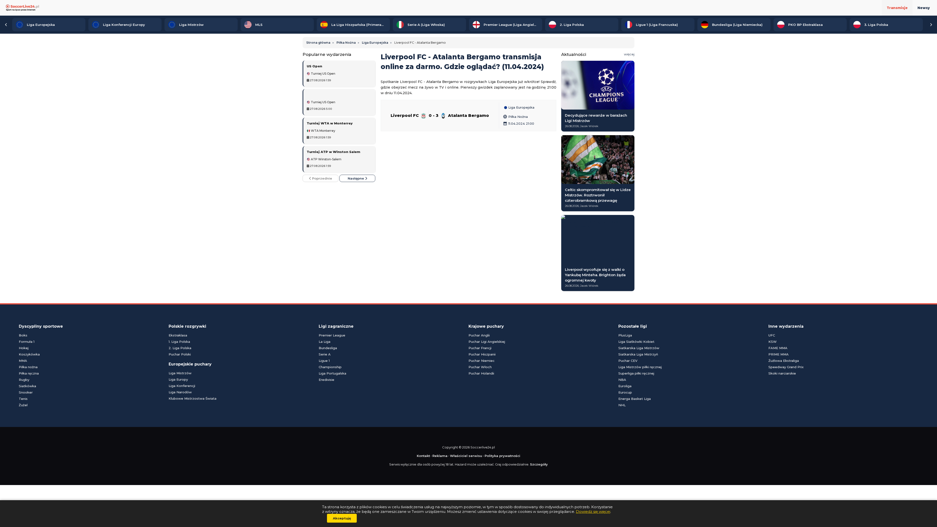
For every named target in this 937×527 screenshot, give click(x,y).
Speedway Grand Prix (786, 367)
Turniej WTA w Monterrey (330, 123)
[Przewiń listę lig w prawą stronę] (931, 24)
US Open (314, 66)
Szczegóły (539, 464)
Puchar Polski (180, 354)
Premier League (332, 335)
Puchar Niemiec (481, 361)
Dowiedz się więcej (593, 511)
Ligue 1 (324, 361)
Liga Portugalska (332, 373)
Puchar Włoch (480, 367)
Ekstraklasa (178, 335)
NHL (622, 405)
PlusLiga (625, 335)
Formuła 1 (26, 342)
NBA (622, 380)
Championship (330, 367)
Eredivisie (326, 380)
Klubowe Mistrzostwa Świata (192, 398)
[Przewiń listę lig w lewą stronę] (6, 24)
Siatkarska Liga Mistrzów (638, 348)
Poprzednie (321, 178)
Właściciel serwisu (466, 456)
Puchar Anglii (479, 335)
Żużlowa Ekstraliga (783, 361)
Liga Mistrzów (180, 373)
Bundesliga (328, 348)
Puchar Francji (479, 348)
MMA (23, 361)
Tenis (23, 399)
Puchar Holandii (481, 373)
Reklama (440, 456)
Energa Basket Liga (634, 399)
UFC (771, 335)
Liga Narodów (180, 392)
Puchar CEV (627, 361)
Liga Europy (178, 379)
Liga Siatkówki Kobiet (636, 342)
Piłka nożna (28, 367)
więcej (629, 54)
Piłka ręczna (29, 373)
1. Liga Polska (179, 342)
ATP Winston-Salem (325, 159)
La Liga (324, 342)
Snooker (26, 392)
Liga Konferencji (182, 386)
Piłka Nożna (515, 116)
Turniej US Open (322, 73)
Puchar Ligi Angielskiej (486, 342)
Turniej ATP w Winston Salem (333, 152)
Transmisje (897, 8)
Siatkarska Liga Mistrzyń (638, 354)
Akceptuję (342, 518)
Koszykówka (29, 354)
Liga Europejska (520, 107)
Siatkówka (27, 386)
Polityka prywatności (502, 456)
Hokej (24, 348)
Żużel (23, 405)
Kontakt (423, 456)
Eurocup (625, 392)
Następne (356, 178)
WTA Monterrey (322, 130)
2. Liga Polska (180, 348)
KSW (772, 342)
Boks (23, 335)
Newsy (923, 8)
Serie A (325, 354)
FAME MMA (777, 348)
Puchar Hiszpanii (482, 354)
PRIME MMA (778, 354)
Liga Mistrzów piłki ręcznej (640, 367)
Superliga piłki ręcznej (636, 373)
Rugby (24, 380)
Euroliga (624, 386)
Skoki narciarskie (782, 373)
